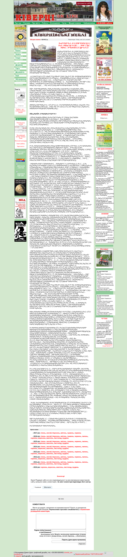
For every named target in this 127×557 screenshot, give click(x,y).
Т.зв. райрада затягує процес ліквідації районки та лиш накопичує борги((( (103, 104)
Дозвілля (19, 65)
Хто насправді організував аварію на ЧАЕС (104, 240)
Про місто (36, 23)
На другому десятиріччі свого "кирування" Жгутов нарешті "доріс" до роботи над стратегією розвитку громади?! (104, 95)
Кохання (18, 67)
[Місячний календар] (20, 195)
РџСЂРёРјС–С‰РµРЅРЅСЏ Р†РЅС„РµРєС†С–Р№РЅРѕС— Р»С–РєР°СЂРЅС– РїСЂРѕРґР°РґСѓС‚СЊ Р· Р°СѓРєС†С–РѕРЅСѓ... (105, 155)
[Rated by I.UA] (108, 554)
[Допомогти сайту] (90, 5)
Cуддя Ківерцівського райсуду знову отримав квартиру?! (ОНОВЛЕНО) (104, 342)
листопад (58, 438)
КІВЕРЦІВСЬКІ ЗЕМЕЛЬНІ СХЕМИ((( (102, 88)
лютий (49, 433)
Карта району (21, 143)
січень (43, 433)
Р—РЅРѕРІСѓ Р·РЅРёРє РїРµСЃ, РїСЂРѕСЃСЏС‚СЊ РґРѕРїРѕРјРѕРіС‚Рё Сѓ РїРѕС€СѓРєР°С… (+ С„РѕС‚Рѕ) (104, 182)
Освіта (18, 54)
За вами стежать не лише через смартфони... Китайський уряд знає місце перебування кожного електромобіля (104, 226)
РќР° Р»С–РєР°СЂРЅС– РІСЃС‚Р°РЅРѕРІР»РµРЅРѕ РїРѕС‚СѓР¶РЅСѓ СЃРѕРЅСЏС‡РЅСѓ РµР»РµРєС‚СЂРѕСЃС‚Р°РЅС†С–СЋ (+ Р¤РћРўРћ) (106, 191)
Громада (18, 52)
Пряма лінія (20, 49)
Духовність (19, 72)
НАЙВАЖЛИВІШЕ (104, 84)
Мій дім (18, 63)
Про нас (18, 23)
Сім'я (17, 68)
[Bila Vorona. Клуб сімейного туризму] (20, 241)
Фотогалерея (20, 74)
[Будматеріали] (104, 81)
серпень (34, 438)
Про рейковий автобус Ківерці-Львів (21, 136)
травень (70, 433)
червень (78, 433)
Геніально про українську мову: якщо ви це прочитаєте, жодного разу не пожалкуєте (104, 234)
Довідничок (21, 119)
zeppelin (18, 556)
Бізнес (18, 51)
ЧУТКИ (104, 318)
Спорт (17, 58)
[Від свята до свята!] (20, 161)
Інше (17, 76)
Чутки (64, 23)
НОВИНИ (104, 214)
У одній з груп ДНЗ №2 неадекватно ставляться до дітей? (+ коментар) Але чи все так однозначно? (104, 334)
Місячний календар (20, 141)
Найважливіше (89, 23)
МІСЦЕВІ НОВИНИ (105, 149)
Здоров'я (19, 56)
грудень (65, 438)
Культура (19, 60)
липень (85, 436)
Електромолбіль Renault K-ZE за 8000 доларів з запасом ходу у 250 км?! (104, 219)
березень (56, 433)
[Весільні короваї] (104, 147)
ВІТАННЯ (19, 84)
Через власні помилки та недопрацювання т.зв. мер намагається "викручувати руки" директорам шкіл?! (103, 325)
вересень (42, 438)
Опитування (20, 81)
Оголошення (55, 23)
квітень (63, 433)
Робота (45, 23)
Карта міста (20, 146)
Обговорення (20, 79)
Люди (17, 70)
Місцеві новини (75, 23)
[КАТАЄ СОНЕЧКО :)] (104, 266)
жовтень (49, 438)
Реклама (26, 23)
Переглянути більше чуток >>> (107, 345)
